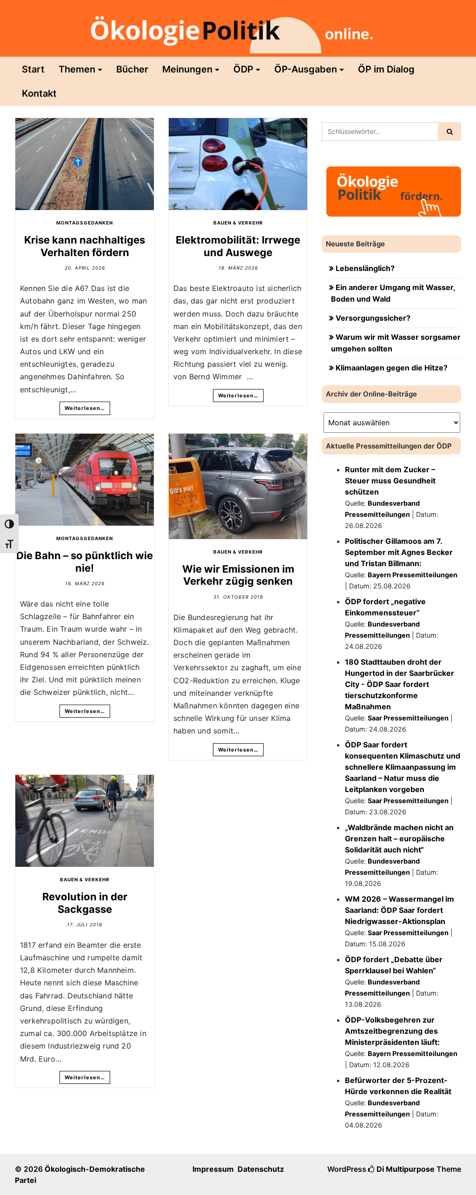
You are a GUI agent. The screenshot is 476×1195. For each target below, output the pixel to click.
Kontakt (39, 93)
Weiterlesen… (85, 408)
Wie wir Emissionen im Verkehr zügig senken (238, 575)
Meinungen (187, 69)
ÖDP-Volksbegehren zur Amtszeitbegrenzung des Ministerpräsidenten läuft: (392, 1031)
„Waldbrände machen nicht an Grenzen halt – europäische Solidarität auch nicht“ (399, 838)
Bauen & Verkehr (238, 222)
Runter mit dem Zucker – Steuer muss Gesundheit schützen (390, 480)
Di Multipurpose (405, 1169)
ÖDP (243, 69)
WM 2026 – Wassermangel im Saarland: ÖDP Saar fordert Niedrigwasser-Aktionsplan (399, 910)
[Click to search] (449, 131)
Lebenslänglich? (365, 268)
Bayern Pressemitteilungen (412, 575)
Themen (77, 69)
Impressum (213, 1169)
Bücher (132, 69)
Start (33, 69)
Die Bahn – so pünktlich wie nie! (84, 561)
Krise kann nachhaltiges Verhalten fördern (84, 246)
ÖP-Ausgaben (305, 69)
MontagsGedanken (84, 222)
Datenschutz (261, 1169)
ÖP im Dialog (386, 69)
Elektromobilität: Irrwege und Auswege (238, 246)
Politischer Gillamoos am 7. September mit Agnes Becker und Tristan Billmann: (399, 552)
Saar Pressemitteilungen (408, 718)
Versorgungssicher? (373, 318)
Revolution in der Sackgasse (84, 903)
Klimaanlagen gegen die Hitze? (392, 367)
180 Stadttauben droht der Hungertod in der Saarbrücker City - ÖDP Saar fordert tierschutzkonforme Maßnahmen (399, 684)
